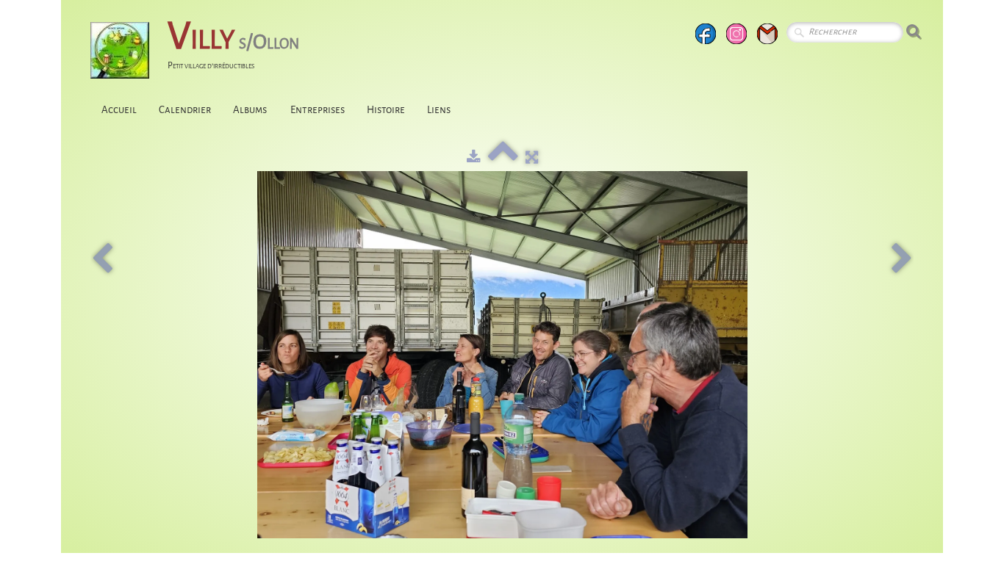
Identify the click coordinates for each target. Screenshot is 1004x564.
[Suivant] (902, 258)
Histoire (386, 109)
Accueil (119, 109)
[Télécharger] (474, 157)
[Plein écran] (532, 157)
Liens (439, 109)
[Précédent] (102, 258)
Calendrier (185, 109)
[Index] (503, 157)
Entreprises (317, 109)
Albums (250, 109)
